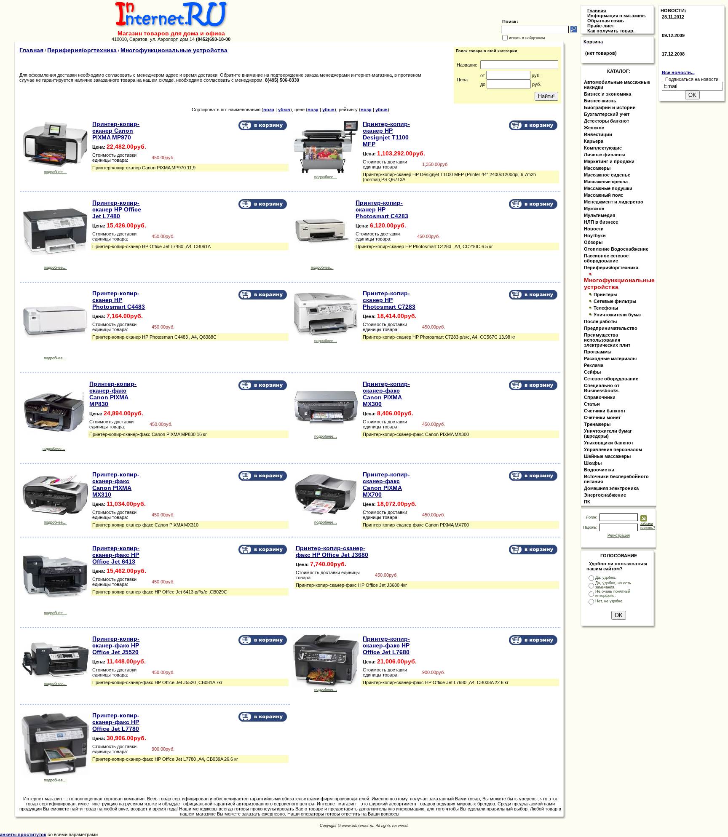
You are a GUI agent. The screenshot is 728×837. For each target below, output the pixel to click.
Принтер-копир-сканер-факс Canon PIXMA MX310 (115, 484)
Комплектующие (603, 147)
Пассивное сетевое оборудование (606, 258)
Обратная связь (605, 20)
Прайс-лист (600, 25)
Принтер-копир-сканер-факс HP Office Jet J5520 (115, 645)
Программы (597, 351)
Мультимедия (599, 215)
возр (268, 109)
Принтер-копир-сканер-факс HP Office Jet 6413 (115, 555)
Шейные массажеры (607, 456)
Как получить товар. (610, 30)
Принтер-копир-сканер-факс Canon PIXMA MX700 (386, 484)
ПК (587, 501)
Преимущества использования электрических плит (607, 340)
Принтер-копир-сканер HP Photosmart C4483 (118, 300)
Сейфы (592, 371)
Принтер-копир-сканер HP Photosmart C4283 (382, 209)
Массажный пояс (603, 195)
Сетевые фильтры (615, 301)
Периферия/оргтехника (82, 50)
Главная (31, 50)
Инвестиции (598, 134)
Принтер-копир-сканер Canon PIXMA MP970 (115, 130)
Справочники (600, 397)
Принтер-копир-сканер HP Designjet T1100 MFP (386, 133)
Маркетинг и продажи (609, 161)
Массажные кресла (606, 181)
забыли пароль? (647, 525)
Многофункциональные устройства (174, 50)
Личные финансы (604, 154)
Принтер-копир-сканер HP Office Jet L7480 (116, 209)
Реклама (593, 365)
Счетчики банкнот (605, 410)
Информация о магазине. (616, 15)
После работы (600, 321)
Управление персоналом (613, 449)
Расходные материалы (610, 358)
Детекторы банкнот (606, 120)
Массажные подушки (608, 188)
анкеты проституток (23, 834)
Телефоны (606, 307)
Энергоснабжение (605, 494)
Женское (594, 127)
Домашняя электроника (611, 488)
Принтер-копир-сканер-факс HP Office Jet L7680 (386, 645)
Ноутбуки (595, 235)
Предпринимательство (610, 328)
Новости (594, 228)
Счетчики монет (602, 417)
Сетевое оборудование (611, 378)
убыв (284, 109)
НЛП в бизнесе (601, 222)
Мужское (594, 208)
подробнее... (55, 172)
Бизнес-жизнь (600, 100)
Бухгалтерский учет (606, 114)
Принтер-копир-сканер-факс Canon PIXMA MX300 (386, 393)
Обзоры (593, 242)
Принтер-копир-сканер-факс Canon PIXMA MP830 (112, 393)
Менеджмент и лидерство (613, 201)
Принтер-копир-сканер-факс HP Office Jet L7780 (115, 722)
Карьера (593, 141)
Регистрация (619, 535)
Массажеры (597, 168)
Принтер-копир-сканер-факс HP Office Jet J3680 (332, 551)
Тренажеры (597, 424)
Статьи (592, 403)
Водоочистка (599, 469)
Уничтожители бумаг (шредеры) (608, 433)
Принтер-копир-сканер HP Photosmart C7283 (389, 300)
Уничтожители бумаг (618, 314)
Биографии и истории (610, 107)
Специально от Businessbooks (601, 388)
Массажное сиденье (607, 174)
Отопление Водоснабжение (616, 248)
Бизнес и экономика (607, 93)
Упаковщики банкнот (608, 442)
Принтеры (605, 294)
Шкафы (593, 462)
